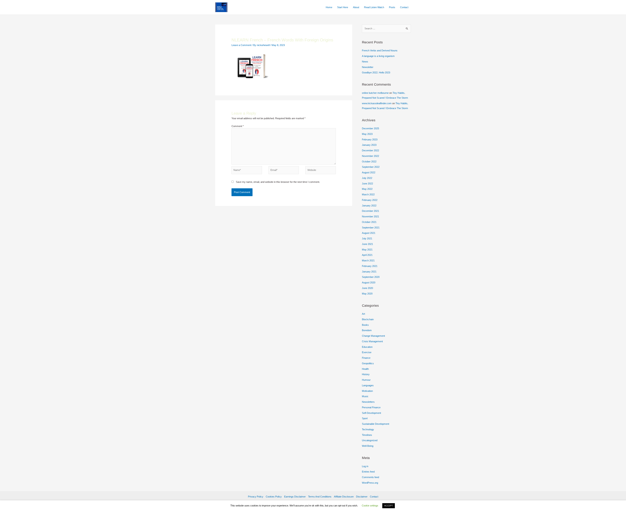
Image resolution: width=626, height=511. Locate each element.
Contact (404, 7)
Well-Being (367, 445)
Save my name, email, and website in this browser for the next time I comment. (278, 181)
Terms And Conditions (319, 496)
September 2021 (371, 227)
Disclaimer (361, 496)
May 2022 (367, 189)
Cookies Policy (274, 496)
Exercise (366, 352)
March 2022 (368, 194)
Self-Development (371, 413)
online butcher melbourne (375, 92)
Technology (368, 429)
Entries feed (368, 471)
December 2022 (370, 150)
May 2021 (367, 249)
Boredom (367, 330)
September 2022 (371, 166)
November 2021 (370, 216)
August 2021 (368, 233)
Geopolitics (368, 363)
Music (365, 396)
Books (365, 324)
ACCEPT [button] (388, 505)
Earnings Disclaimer (295, 496)
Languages (368, 385)
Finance (366, 357)
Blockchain (368, 319)
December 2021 (370, 211)
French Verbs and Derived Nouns (379, 50)
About (356, 7)
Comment (237, 126)
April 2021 (367, 255)
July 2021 (367, 238)
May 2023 (367, 134)
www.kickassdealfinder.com (377, 103)
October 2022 (369, 161)
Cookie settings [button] (370, 505)
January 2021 (369, 271)
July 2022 (367, 178)
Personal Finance (371, 407)
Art (363, 313)
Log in (365, 466)
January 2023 (369, 144)
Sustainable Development (375, 423)
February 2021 (369, 266)
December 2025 (370, 128)
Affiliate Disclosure (344, 496)
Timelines (367, 435)
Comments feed (370, 477)
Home (329, 7)
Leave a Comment (241, 45)
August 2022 (368, 172)
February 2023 (369, 139)
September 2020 (371, 277)
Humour (366, 379)
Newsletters (368, 401)
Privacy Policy (255, 496)
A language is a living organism (378, 56)
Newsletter (367, 67)
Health (365, 369)
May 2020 (367, 293)
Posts (392, 7)
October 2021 (369, 222)
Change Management (373, 335)
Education (367, 347)
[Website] (320, 170)
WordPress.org (370, 482)
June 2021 (367, 244)
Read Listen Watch (374, 7)
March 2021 (368, 260)
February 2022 (369, 200)
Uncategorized (369, 440)
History (366, 374)
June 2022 (367, 183)
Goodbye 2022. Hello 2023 (376, 72)
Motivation (367, 391)
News (365, 61)
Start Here (342, 7)
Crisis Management (372, 341)
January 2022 (369, 205)
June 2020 (367, 288)
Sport (365, 418)
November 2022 (370, 156)
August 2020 (368, 282)
